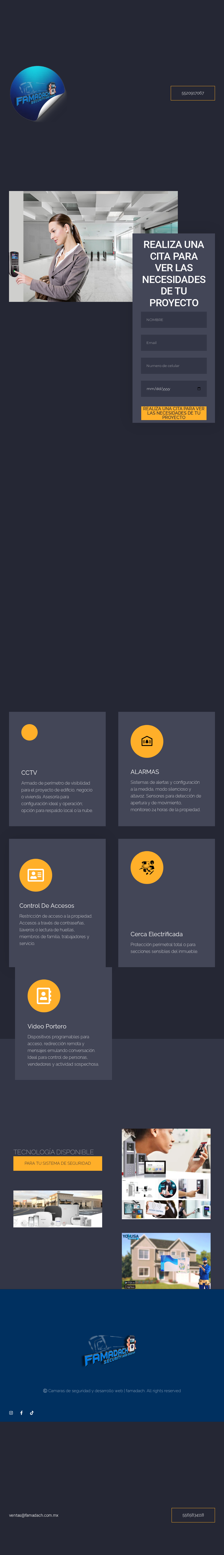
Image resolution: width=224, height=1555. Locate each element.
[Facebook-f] (21, 1413)
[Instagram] (11, 1413)
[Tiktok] (32, 1413)
